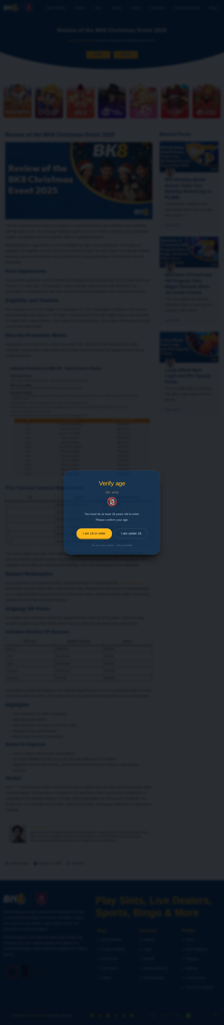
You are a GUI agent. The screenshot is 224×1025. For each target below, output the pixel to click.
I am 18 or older (94, 533)
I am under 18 (131, 533)
